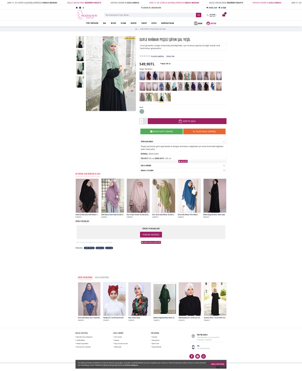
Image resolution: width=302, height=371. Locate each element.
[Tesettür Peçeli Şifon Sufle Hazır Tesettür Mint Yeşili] (174, 86)
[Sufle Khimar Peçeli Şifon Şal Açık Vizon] (142, 97)
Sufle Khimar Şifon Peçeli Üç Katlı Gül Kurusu (112, 214)
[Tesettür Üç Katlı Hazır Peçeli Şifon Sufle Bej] (149, 86)
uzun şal (109, 248)
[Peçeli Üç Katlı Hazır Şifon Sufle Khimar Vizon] (206, 75)
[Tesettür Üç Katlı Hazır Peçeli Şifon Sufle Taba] (193, 75)
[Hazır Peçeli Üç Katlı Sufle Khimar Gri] (200, 75)
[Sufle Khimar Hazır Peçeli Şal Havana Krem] (155, 97)
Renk (141, 107)
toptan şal (99, 248)
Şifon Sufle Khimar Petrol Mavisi (188, 214)
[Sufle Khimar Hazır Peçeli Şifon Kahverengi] (174, 75)
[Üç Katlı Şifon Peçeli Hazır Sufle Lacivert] (155, 75)
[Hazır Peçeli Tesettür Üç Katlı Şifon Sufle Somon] (161, 75)
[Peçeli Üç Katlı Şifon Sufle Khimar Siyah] (206, 86)
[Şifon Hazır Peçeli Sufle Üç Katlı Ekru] (219, 75)
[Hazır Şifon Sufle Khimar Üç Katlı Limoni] (168, 97)
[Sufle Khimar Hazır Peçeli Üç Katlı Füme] (200, 86)
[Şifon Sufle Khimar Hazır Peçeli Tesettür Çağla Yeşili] (187, 75)
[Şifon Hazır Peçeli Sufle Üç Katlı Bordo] (149, 75)
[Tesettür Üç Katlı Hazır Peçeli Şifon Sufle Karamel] (212, 75)
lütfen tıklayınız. (131, 365)
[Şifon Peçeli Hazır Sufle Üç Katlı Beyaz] (155, 86)
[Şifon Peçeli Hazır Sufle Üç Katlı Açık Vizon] (168, 75)
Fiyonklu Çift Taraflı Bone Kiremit (113, 318)
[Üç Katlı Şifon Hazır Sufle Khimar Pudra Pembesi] (142, 86)
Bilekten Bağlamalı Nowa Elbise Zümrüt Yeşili (164, 318)
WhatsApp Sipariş (163, 131)
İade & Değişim (146, 165)
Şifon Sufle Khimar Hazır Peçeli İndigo (89, 318)
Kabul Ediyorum (217, 364)
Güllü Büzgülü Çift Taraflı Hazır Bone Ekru (189, 318)
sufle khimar (89, 248)
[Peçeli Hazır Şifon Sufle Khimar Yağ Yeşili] (168, 86)
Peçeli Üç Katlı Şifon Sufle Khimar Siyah (87, 214)
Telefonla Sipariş (205, 131)
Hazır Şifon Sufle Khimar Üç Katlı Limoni (163, 214)
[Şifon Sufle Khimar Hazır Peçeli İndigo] (161, 86)
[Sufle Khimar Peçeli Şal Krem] (219, 86)
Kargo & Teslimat (147, 170)
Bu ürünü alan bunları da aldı (88, 174)
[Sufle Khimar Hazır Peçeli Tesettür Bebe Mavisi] (142, 75)
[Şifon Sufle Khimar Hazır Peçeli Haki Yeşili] (181, 75)
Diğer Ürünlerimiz (85, 277)
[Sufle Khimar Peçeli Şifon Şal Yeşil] (161, 97)
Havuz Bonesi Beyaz (134, 318)
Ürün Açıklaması (147, 141)
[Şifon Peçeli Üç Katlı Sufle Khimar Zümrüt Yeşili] (187, 86)
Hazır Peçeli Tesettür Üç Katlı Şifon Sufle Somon (138, 214)
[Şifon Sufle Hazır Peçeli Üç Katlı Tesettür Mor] (193, 86)
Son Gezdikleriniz (102, 277)
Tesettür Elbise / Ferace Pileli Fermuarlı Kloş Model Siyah (215, 318)
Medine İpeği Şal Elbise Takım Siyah (214, 214)
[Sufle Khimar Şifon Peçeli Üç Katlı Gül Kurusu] (181, 86)
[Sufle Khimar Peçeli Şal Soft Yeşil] (149, 97)
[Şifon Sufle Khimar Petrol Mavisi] (212, 86)
